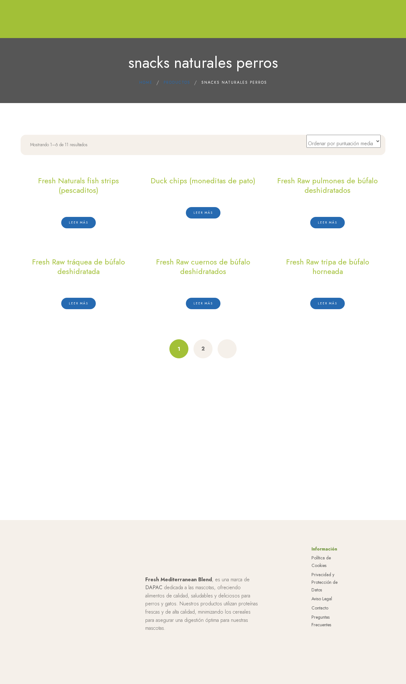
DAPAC (153, 587)
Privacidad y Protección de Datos (324, 582)
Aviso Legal (321, 599)
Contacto (319, 608)
